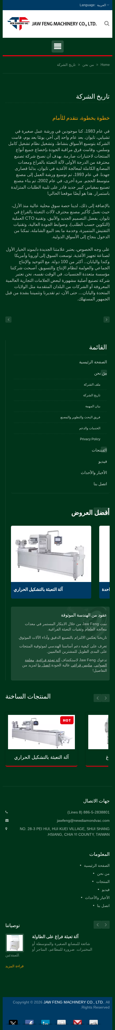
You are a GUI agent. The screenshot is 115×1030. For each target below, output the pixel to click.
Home (105, 65)
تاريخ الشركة (66, 65)
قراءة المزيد (14, 966)
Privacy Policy (90, 439)
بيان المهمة (92, 406)
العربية (101, 5)
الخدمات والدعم (89, 428)
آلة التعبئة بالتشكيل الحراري (38, 589)
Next (98, 511)
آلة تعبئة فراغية (48, 660)
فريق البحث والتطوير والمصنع (80, 417)
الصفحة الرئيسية (93, 362)
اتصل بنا (100, 484)
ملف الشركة (92, 384)
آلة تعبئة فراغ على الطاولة (55, 936)
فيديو (102, 461)
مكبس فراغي (81, 665)
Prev (106, 511)
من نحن (88, 65)
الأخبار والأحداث (94, 472)
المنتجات (99, 450)
